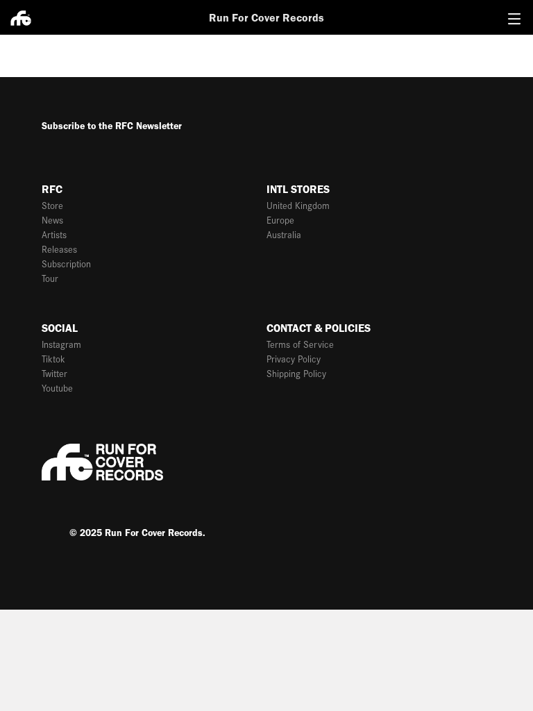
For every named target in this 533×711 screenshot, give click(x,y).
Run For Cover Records (266, 17)
